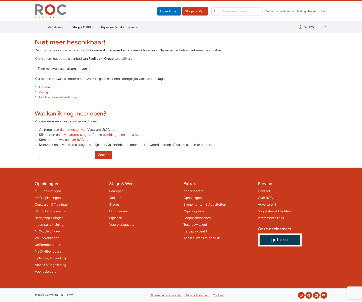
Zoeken (103, 155)
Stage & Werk (195, 11)
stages (85, 135)
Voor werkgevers (121, 225)
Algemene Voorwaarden (166, 295)
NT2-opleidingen (47, 231)
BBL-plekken (118, 211)
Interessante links (271, 218)
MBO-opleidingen (48, 191)
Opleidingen (169, 11)
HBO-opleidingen (48, 198)
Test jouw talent (195, 225)
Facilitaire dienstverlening (58, 97)
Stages (114, 204)
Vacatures (55, 27)
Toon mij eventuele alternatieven (62, 69)
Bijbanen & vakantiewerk (119, 27)
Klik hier (41, 59)
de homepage (70, 130)
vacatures (71, 135)
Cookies (218, 295)
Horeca (44, 87)
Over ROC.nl (267, 198)
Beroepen (116, 191)
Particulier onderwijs (50, 211)
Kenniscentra (193, 191)
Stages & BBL (82, 27)
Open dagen (193, 198)
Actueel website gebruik (202, 238)
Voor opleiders (45, 271)
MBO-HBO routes (48, 251)
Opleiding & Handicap (51, 258)
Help (324, 11)
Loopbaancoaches (197, 218)
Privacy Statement (197, 295)
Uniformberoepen (48, 245)
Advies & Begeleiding (50, 265)
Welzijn (44, 92)
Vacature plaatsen (278, 11)
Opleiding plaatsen (305, 11)
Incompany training (49, 225)
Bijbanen (115, 218)
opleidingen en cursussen (122, 135)
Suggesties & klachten (274, 211)
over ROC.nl (78, 140)
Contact (264, 191)
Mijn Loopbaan (194, 211)
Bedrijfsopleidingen (49, 218)
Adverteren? (267, 204)
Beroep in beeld (195, 231)
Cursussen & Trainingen (52, 204)
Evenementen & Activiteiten (205, 204)
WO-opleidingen (47, 238)
